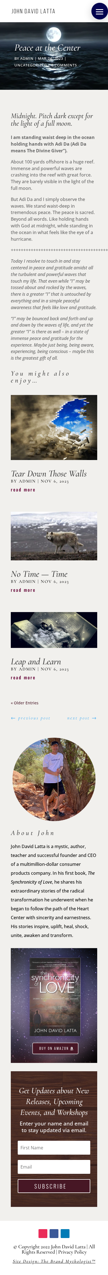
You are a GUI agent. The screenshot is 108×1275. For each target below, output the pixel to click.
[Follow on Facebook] (54, 1233)
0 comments (64, 65)
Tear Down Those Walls (49, 473)
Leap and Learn (36, 661)
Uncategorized (30, 65)
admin (27, 58)
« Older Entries (24, 702)
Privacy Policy (72, 1252)
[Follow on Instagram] (42, 1233)
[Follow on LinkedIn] (65, 1233)
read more (23, 489)
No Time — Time (39, 573)
